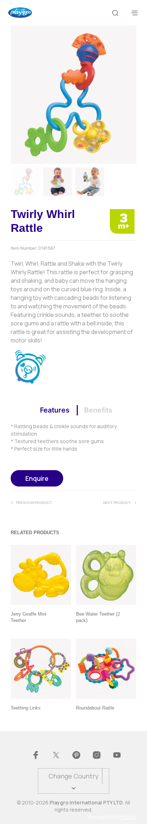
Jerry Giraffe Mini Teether (28, 617)
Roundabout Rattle (95, 708)
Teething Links (26, 708)
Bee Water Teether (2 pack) (98, 617)
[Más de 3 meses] (122, 221)
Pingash (127, 817)
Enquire (37, 478)
